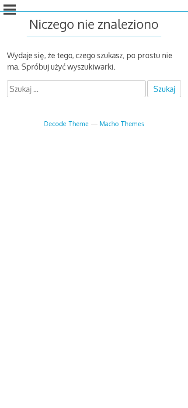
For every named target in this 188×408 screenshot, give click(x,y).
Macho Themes (122, 123)
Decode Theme (66, 123)
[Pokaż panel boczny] (9, 11)
